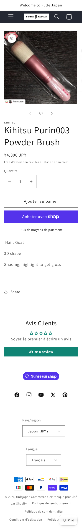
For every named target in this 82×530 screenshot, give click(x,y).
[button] (11, 17)
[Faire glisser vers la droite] (52, 113)
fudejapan (23, 497)
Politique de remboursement (52, 503)
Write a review (41, 351)
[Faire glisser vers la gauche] (30, 113)
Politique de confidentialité (44, 511)
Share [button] (15, 291)
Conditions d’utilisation (25, 520)
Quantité (11, 170)
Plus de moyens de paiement (41, 229)
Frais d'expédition (16, 162)
